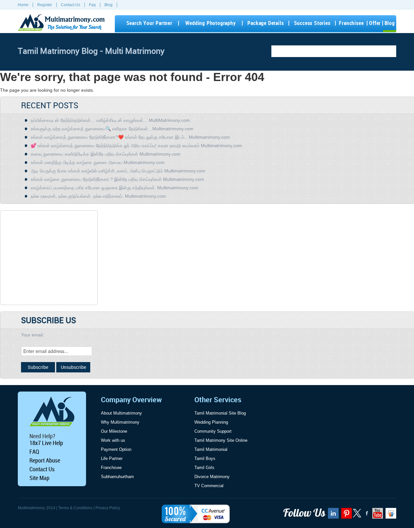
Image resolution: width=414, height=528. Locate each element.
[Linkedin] (332, 515)
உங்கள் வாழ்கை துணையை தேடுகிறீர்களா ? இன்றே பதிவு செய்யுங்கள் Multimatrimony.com (117, 179)
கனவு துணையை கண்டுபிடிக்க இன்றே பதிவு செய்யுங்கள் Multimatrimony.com (105, 154)
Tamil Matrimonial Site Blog (220, 413)
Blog (108, 5)
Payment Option (116, 449)
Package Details (265, 23)
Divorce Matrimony (212, 476)
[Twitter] (357, 516)
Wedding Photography (210, 23)
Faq (92, 5)
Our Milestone (114, 431)
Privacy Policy (107, 508)
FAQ (34, 451)
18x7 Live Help (46, 442)
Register (44, 5)
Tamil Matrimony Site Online (220, 440)
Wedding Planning (211, 422)
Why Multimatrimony (120, 422)
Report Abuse (44, 460)
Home (23, 5)
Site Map (39, 477)
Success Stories (312, 23)
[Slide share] (390, 515)
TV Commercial (208, 485)
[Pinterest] (346, 515)
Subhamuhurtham (117, 476)
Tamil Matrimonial (210, 449)
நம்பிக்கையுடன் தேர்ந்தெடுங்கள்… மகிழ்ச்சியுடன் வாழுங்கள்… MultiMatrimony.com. (111, 120)
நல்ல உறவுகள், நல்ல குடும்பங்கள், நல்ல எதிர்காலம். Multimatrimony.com (98, 196)
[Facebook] (366, 515)
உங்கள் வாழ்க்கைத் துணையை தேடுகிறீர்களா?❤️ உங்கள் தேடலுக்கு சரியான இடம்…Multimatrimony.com (130, 137)
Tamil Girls (204, 467)
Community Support (213, 431)
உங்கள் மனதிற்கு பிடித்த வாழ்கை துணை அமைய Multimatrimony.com (98, 162)
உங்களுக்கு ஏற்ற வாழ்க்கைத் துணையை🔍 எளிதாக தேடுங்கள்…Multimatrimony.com (112, 128)
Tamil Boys (204, 458)
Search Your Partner (149, 23)
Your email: (32, 334)
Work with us (113, 440)
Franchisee (351, 23)
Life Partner (112, 458)
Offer (375, 23)
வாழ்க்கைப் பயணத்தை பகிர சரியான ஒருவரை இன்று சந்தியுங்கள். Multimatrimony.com (114, 187)
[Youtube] (377, 515)
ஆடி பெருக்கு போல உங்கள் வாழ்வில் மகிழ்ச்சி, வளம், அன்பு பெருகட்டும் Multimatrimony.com (118, 170)
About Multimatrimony (121, 413)
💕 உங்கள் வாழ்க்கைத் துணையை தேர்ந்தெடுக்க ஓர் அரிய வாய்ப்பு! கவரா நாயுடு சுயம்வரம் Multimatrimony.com (136, 145)
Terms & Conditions (75, 508)
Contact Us (70, 5)
